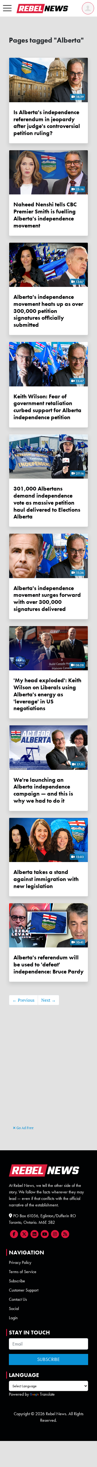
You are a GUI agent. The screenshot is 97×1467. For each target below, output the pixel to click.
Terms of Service (22, 1271)
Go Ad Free (25, 1128)
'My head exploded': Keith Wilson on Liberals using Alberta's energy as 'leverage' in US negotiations (47, 694)
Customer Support (23, 1290)
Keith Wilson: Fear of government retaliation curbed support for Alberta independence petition (47, 407)
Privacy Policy (20, 1262)
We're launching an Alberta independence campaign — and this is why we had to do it (43, 790)
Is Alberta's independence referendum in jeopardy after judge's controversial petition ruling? (46, 122)
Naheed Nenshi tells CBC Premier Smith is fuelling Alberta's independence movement (45, 215)
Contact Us (18, 1299)
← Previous (23, 1000)
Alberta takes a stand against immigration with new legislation (46, 879)
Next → (48, 1000)
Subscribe (17, 1281)
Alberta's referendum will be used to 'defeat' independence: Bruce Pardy (48, 964)
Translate (47, 1394)
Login (13, 1318)
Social (14, 1308)
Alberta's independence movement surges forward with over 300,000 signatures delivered (47, 598)
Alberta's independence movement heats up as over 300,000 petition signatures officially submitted (48, 310)
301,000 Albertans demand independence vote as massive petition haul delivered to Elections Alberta (46, 502)
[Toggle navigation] (7, 8)
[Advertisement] (48, 1073)
